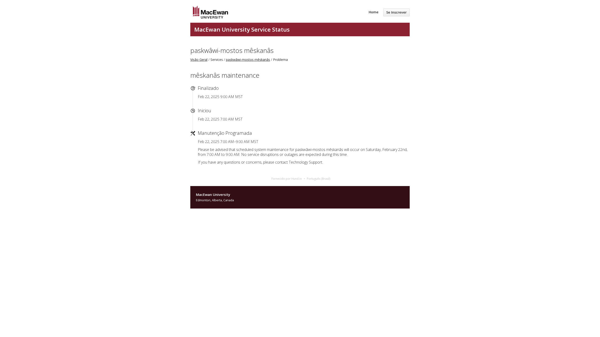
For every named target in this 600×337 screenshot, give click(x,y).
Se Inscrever (396, 12)
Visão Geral (198, 59)
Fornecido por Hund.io (286, 179)
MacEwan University (213, 194)
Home (374, 12)
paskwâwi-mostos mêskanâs (232, 50)
